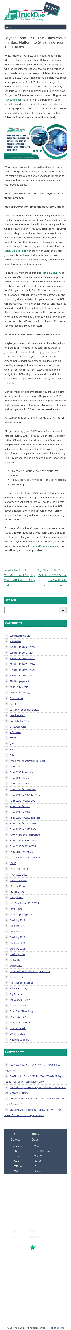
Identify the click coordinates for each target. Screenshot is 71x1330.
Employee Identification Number (27, 760)
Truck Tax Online (19, 1017)
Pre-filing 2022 (17, 931)
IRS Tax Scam (17, 891)
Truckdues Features (20, 1022)
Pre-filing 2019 (17, 920)
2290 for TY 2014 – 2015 (22, 647)
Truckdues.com (56, 1327)
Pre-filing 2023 (17, 937)
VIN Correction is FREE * (39, 1217)
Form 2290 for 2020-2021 (23, 800)
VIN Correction (18, 1034)
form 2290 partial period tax (25, 834)
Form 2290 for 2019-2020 (23, 789)
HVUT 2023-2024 (18, 880)
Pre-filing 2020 (17, 925)
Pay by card (16, 908)
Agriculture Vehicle (20, 686)
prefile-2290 (16, 965)
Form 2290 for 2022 (20, 812)
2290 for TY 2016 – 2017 (22, 652)
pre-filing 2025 (17, 948)
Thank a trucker (18, 1005)
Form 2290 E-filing (19, 783)
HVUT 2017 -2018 (19, 869)
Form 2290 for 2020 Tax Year (25, 795)
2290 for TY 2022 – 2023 (22, 658)
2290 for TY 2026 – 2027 (22, 675)
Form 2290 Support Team (23, 840)
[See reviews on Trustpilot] (42, 1249)
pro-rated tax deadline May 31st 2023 (30, 971)
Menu (8, 27)
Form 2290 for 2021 (20, 806)
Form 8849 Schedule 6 (21, 852)
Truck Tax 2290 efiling (21, 1011)
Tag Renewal (16, 994)
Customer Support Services (24, 709)
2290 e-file (15, 641)
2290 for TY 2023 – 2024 (22, 664)
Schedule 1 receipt (15, 250)
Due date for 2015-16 (21, 721)
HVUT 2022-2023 (18, 874)
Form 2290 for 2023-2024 (23, 829)
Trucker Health (18, 1028)
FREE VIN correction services (25, 857)
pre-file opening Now (21, 914)
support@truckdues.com (45, 545)
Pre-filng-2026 (17, 954)
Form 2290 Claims (19, 778)
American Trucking (20, 692)
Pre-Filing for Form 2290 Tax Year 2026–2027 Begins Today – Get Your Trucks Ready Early (34, 1078)
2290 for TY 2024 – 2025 (22, 669)
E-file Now (15, 732)
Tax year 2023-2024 (20, 999)
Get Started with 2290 (39, 1171)
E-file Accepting (18, 726)
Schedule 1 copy (18, 988)
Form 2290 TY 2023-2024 (23, 846)
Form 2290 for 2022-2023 (23, 823)
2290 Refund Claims (17, 1273)
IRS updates (16, 897)
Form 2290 (15, 766)
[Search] (63, 610)
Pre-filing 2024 (17, 943)
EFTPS (13, 738)
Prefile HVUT (16, 960)
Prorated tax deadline (21, 982)
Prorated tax (16, 977)
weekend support (19, 1039)
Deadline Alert (17, 715)
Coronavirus (16, 698)
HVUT (13, 863)
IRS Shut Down (18, 886)
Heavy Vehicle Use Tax (17, 1248)
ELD (12, 755)
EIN (11, 749)
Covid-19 (14, 704)
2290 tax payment (19, 681)
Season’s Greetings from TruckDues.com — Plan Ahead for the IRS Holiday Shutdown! (32, 1112)
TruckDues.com (13, 99)
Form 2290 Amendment (22, 772)
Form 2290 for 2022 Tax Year (25, 817)
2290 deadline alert (20, 635)
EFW (12, 743)
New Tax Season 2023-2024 (24, 903)
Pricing (37, 1181)
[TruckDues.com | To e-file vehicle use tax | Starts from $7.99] (32, 12)
